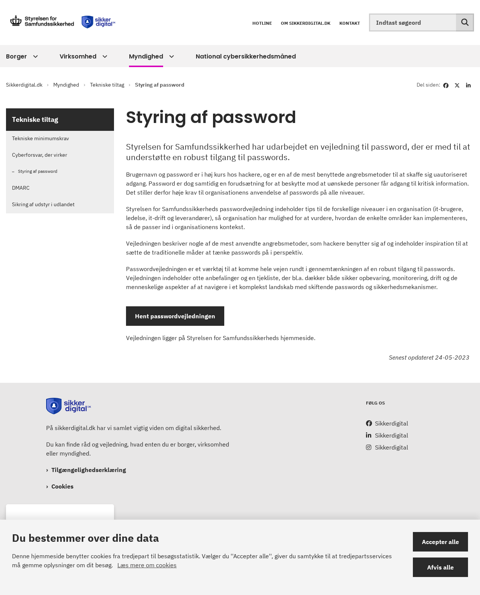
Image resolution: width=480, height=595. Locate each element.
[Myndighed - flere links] (170, 56)
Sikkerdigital (391, 423)
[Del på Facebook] (446, 84)
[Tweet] (457, 84)
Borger (16, 56)
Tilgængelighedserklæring (88, 470)
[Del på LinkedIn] (468, 84)
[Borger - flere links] (34, 56)
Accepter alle (440, 542)
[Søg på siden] (465, 22)
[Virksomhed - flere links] (103, 56)
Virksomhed (78, 56)
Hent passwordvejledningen (175, 316)
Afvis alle (440, 567)
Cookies (62, 486)
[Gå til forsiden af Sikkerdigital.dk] (59, 22)
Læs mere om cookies (147, 565)
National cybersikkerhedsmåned (246, 56)
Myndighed (146, 56)
